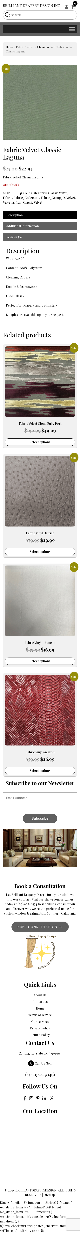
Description (14, 215)
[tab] (40, 215)
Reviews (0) (14, 237)
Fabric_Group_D (53, 198)
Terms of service (40, 1015)
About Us (40, 995)
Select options (40, 442)
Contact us (40, 1002)
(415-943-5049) (40, 1074)
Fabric (20, 47)
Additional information (22, 226)
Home (10, 47)
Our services (40, 1021)
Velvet (30, 47)
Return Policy (40, 1035)
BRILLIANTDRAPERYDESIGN (36, 1190)
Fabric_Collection (26, 198)
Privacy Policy (40, 1028)
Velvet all (9, 202)
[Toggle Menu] (72, 29)
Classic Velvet (46, 47)
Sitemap (49, 1195)
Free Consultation (37, 927)
